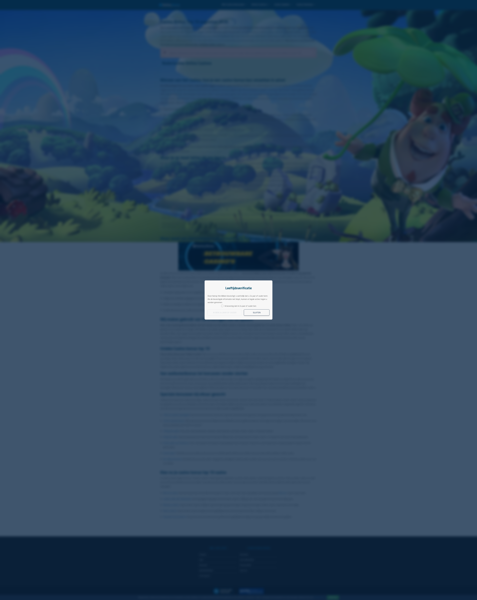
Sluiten (256, 312)
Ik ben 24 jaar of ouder (224, 312)
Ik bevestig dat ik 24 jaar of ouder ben (240, 305)
